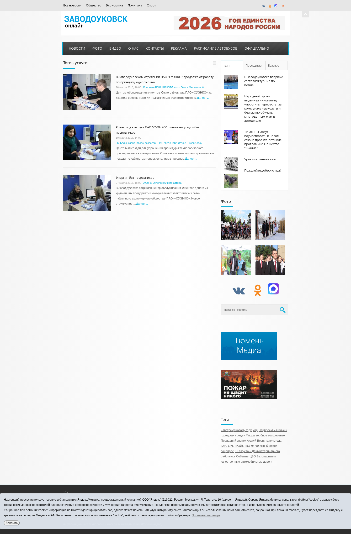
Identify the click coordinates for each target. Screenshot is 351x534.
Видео (115, 48)
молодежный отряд (264, 446)
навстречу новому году (236, 430)
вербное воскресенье (270, 435)
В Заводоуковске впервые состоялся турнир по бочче (263, 81)
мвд (255, 430)
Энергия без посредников (135, 177)
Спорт (151, 5)
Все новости (72, 5)
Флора (250, 435)
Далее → (203, 97)
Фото (97, 48)
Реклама (179, 48)
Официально (257, 48)
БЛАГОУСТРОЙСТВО (235, 446)
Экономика (114, 5)
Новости (77, 48)
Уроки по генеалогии (260, 159)
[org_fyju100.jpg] (236, 225)
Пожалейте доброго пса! (262, 170)
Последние (253, 65)
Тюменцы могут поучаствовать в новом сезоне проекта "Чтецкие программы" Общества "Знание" (263, 140)
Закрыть (12, 523)
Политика (135, 5)
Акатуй (251, 440)
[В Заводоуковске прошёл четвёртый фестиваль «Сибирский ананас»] (236, 260)
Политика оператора (206, 515)
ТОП (226, 65)
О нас (133, 48)
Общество (93, 5)
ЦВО (253, 456)
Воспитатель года (269, 440)
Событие (242, 456)
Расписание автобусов (215, 48)
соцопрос (227, 451)
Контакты (155, 48)
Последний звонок (233, 440)
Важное (273, 65)
